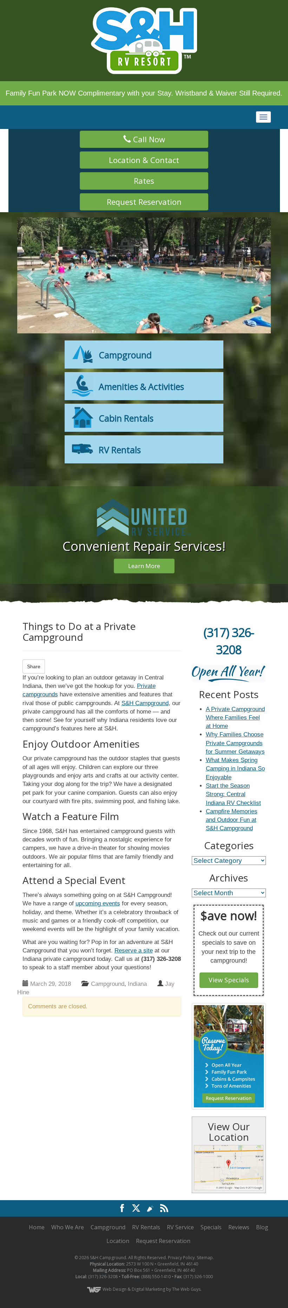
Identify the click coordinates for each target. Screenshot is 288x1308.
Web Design (114, 1267)
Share (33, 666)
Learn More (144, 566)
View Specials (229, 980)
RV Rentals (146, 1205)
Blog (262, 1205)
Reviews (238, 1205)
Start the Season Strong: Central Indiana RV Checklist (233, 794)
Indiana (137, 984)
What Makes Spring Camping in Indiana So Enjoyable (235, 769)
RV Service (180, 1205)
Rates (144, 180)
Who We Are (67, 1205)
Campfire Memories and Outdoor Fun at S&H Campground (231, 820)
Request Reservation (144, 201)
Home (37, 1205)
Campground (107, 984)
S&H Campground (145, 703)
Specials (211, 1205)
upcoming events (98, 903)
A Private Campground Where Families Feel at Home (235, 718)
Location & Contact (144, 160)
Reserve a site (133, 950)
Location (117, 1219)
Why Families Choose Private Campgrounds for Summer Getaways (235, 743)
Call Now (148, 139)
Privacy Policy (181, 1235)
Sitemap (205, 1235)
